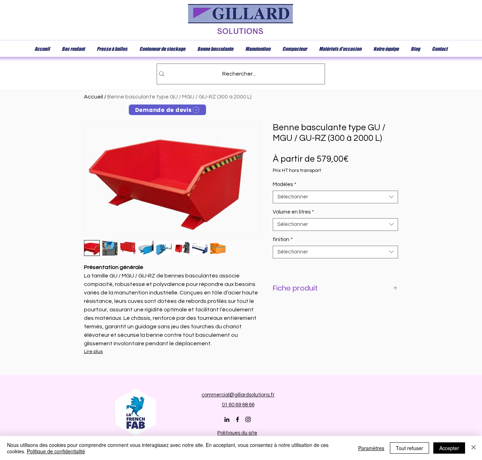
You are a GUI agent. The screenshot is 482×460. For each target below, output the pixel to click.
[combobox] (335, 197)
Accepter (449, 448)
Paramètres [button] (371, 448)
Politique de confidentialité (56, 451)
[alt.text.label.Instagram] (248, 419)
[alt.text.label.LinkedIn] (226, 419)
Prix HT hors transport (297, 170)
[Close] (473, 448)
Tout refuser (409, 448)
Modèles (284, 184)
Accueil (93, 97)
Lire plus (93, 351)
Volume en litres (293, 212)
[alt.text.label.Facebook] (237, 419)
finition (283, 239)
